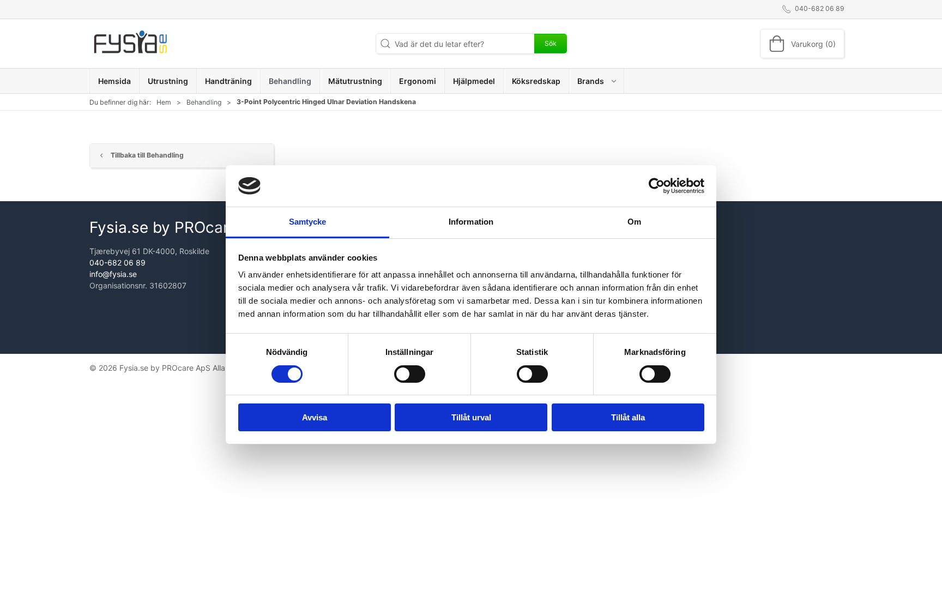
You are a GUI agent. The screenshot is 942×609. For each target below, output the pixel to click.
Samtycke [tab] (308, 221)
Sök (551, 43)
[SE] (130, 43)
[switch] (409, 374)
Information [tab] (471, 221)
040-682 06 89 (117, 262)
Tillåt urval (471, 417)
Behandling (203, 102)
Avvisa (314, 417)
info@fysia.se (113, 274)
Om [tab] (634, 221)
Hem (163, 102)
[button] (596, 81)
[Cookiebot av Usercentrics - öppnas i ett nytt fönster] (656, 186)
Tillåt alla (628, 417)
